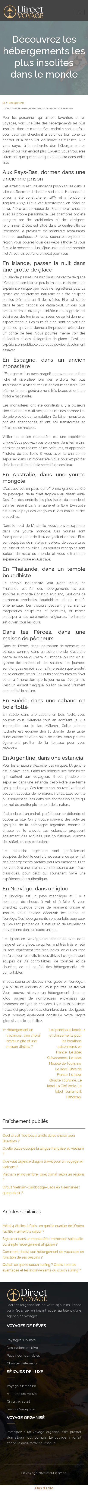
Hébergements (16, 103)
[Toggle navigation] (80, 12)
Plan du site (44, 1488)
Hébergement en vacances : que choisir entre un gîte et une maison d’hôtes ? (23, 1038)
